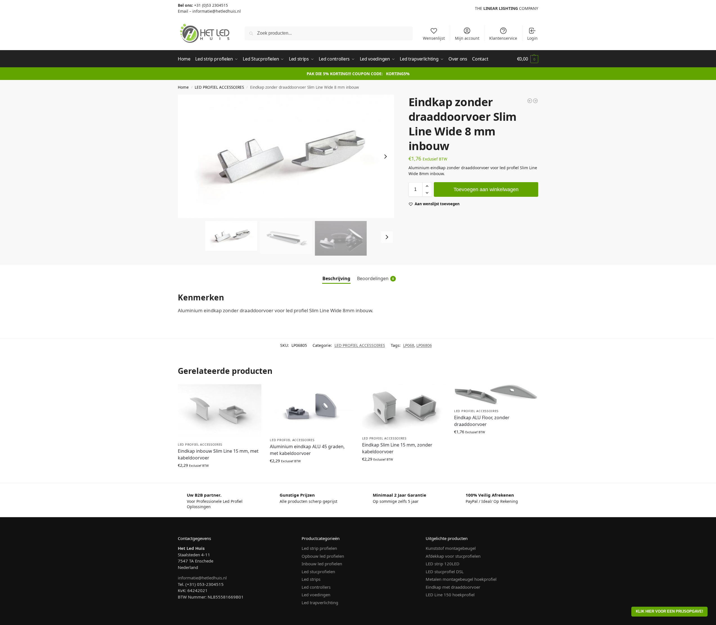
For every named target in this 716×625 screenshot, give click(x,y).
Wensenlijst (434, 38)
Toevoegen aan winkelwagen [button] (220, 477)
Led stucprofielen (318, 571)
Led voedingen (316, 594)
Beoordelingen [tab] (375, 278)
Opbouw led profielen (323, 556)
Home (183, 87)
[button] (527, 58)
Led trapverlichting (320, 602)
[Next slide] (385, 156)
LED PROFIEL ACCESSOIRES (219, 87)
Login (532, 38)
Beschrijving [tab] (336, 278)
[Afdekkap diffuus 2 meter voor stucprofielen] (535, 101)
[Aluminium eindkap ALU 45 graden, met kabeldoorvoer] (311, 409)
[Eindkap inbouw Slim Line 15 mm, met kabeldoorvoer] (219, 411)
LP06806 (424, 345)
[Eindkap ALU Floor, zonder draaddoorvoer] (496, 394)
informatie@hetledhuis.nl (202, 578)
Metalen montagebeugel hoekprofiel (461, 579)
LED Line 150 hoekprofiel (450, 594)
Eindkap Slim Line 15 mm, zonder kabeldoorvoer (397, 448)
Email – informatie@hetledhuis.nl (209, 11)
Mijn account (467, 38)
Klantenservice (503, 38)
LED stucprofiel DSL (445, 571)
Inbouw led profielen (322, 563)
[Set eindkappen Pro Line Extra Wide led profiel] (530, 101)
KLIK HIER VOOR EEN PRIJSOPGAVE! (669, 611)
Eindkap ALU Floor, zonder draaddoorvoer (481, 420)
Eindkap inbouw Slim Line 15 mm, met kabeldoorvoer (218, 454)
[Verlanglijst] (253, 393)
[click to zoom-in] (286, 156)
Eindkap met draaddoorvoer (453, 587)
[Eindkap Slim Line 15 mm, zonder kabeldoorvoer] (404, 408)
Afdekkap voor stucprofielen (453, 556)
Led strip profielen (319, 548)
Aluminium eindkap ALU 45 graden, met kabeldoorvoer (307, 449)
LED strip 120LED (442, 563)
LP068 (408, 345)
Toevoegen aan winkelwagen (486, 189)
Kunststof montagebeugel (451, 548)
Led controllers (316, 587)
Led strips (311, 579)
